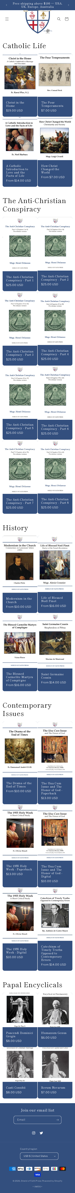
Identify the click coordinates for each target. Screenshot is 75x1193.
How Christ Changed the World (50, 169)
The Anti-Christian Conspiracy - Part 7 (20, 501)
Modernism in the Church (19, 600)
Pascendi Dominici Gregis (19, 1034)
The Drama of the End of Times (19, 784)
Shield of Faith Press (31, 1181)
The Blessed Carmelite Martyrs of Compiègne (19, 677)
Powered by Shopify (52, 1181)
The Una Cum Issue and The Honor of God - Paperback (51, 788)
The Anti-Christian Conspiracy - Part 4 (55, 352)
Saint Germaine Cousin (52, 675)
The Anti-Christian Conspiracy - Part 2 (55, 278)
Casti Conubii (16, 1087)
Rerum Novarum (53, 1087)
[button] (7, 19)
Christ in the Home (15, 104)
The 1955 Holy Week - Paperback (19, 867)
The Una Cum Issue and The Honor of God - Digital (51, 871)
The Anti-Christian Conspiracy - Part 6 (55, 427)
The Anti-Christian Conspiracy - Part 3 (20, 352)
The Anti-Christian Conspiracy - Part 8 (55, 500)
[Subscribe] (57, 1120)
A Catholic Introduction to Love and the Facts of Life (17, 170)
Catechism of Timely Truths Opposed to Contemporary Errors (51, 953)
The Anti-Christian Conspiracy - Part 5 (20, 426)
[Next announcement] (68, 5)
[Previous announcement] (6, 5)
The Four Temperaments (52, 104)
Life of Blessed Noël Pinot (52, 599)
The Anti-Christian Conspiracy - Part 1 (20, 278)
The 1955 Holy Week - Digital (16, 950)
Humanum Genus (54, 1032)
